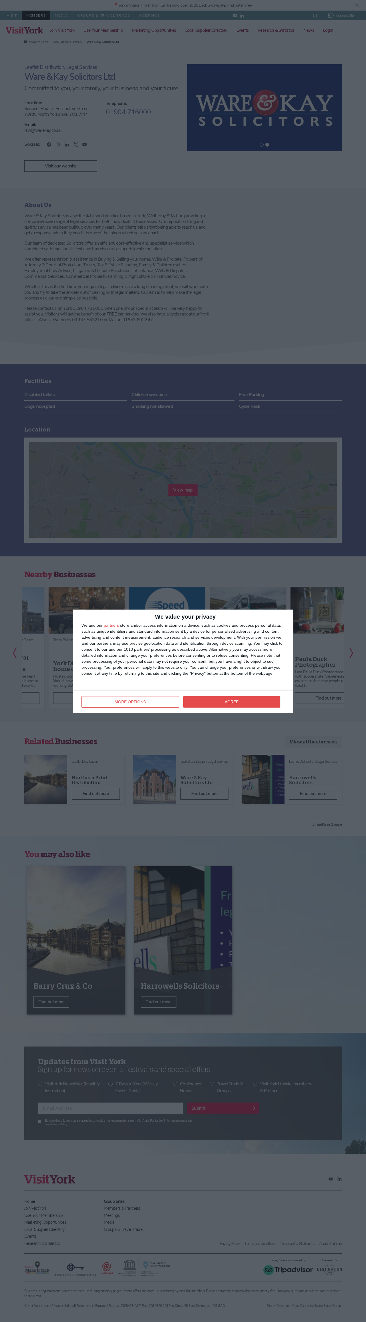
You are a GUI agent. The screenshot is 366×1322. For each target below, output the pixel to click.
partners (111, 625)
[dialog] (183, 661)
